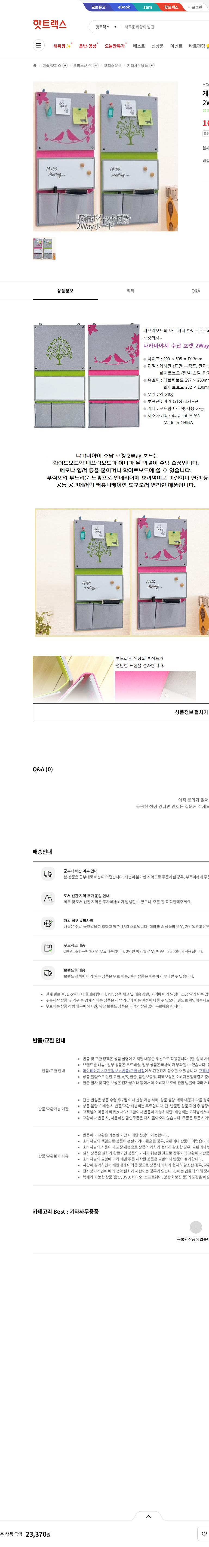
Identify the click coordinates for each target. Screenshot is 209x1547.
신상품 (158, 46)
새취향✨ (62, 46)
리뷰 (131, 290)
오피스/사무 (82, 65)
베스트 (139, 46)
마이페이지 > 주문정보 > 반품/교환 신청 (114, 1070)
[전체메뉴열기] (39, 45)
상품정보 (65, 290)
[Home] (35, 65)
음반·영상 (87, 46)
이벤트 (176, 46)
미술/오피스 (51, 65)
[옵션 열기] (148, 1516)
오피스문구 (112, 65)
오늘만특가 (115, 46)
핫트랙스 (102, 26)
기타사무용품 (137, 65)
